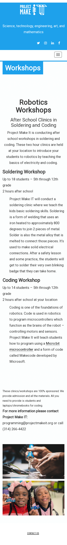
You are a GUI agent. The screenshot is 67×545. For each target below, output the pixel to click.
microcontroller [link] (21, 349)
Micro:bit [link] (53, 343)
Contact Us (33, 533)
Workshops (23, 68)
